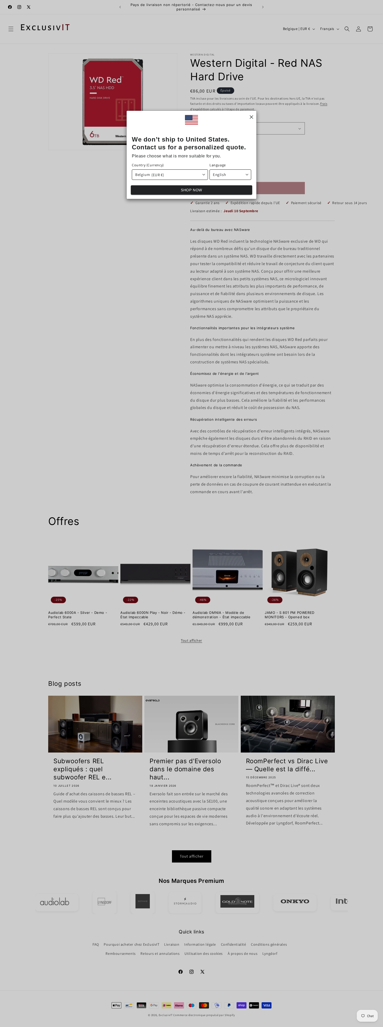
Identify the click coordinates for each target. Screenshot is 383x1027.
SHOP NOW (191, 190)
